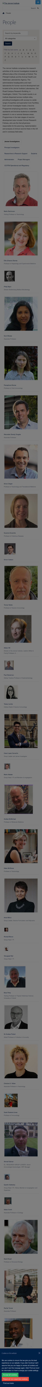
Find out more (8, 1383)
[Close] (39, 1353)
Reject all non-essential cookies (15, 1379)
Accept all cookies (10, 1374)
